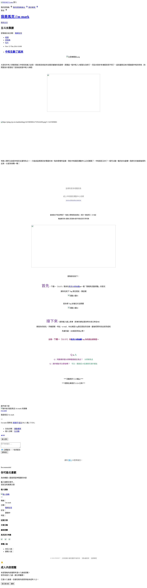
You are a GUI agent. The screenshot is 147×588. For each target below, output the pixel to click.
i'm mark (4, 411)
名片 (7, 43)
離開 (12, 584)
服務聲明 (94, 558)
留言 (20, 423)
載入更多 (4, 439)
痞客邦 (15, 423)
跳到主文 (4, 22)
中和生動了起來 (14, 51)
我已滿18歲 (5, 584)
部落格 (7, 40)
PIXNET (57, 558)
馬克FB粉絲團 (76, 339)
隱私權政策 (85, 558)
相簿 (7, 37)
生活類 (16, 431)
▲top (3, 435)
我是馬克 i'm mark (15, 17)
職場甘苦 (18, 33)
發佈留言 (4, 452)
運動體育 (17, 429)
